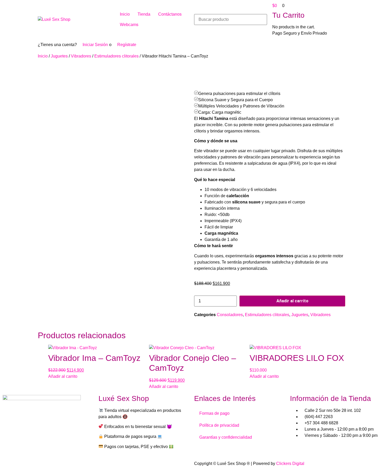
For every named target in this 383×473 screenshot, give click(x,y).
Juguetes (59, 56)
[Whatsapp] (37, 446)
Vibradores (81, 56)
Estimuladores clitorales (116, 56)
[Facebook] (9, 446)
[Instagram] (23, 446)
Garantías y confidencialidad (225, 437)
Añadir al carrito (292, 300)
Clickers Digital (290, 463)
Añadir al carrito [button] (62, 376)
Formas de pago (214, 413)
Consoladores (230, 314)
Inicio (43, 56)
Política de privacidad (219, 425)
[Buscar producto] (230, 19)
